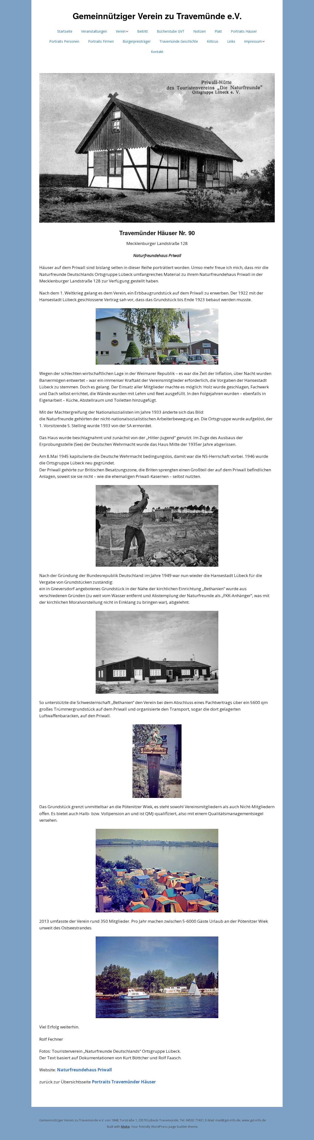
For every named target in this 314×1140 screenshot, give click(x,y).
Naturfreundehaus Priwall (84, 1070)
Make (125, 1126)
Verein (121, 31)
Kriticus (212, 41)
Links (231, 41)
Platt (218, 31)
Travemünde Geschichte (178, 41)
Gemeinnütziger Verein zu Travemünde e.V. (157, 16)
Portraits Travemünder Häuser (124, 1082)
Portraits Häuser (244, 31)
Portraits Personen (64, 41)
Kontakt (157, 51)
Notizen (199, 31)
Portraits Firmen (101, 41)
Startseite (64, 31)
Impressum (253, 41)
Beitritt (142, 31)
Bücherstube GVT (170, 31)
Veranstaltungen (94, 31)
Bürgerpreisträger (137, 41)
